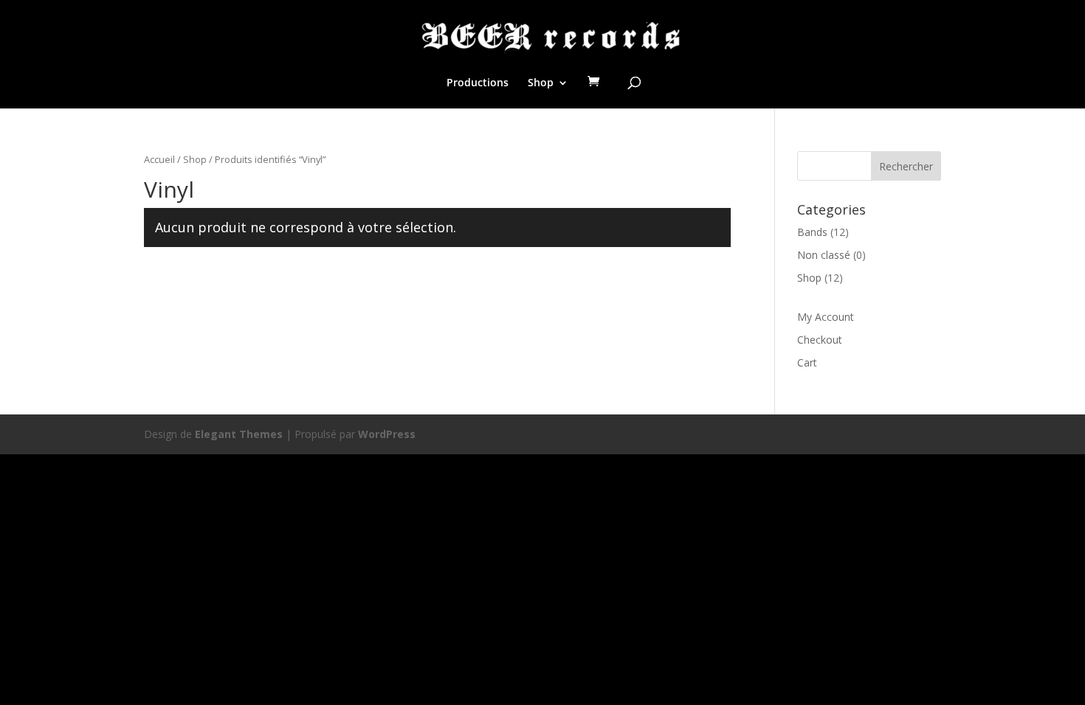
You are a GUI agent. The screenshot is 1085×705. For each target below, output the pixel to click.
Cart (807, 362)
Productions (478, 83)
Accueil (159, 159)
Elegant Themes (239, 434)
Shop (541, 83)
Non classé (823, 255)
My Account (825, 317)
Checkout (819, 340)
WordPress (387, 434)
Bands (812, 232)
